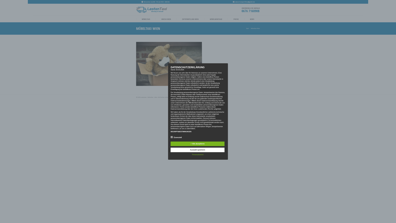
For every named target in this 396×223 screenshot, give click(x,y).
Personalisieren (198, 154)
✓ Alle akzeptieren (197, 144)
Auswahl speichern (197, 150)
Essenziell (178, 137)
